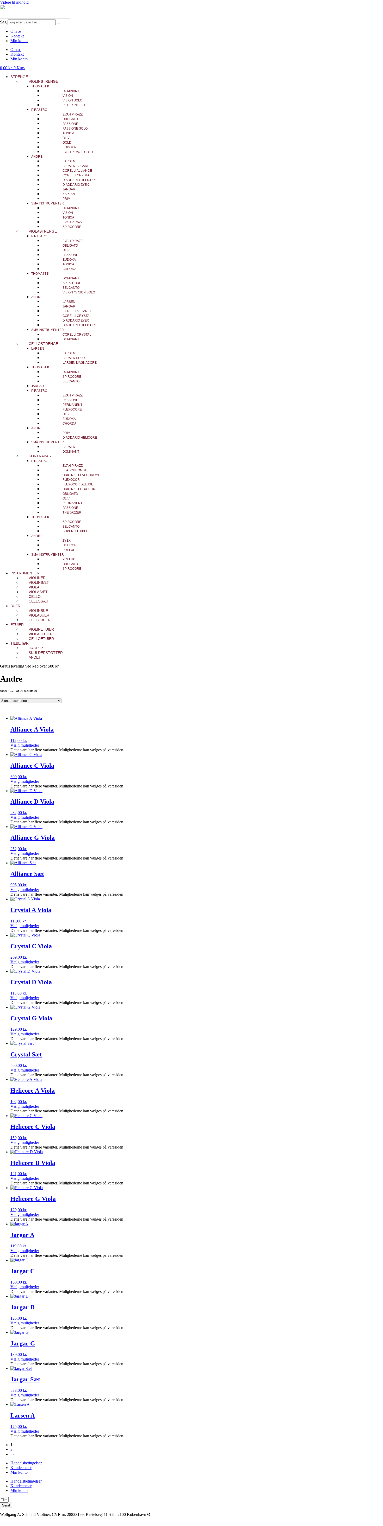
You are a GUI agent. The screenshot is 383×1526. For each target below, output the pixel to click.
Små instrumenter (47, 203)
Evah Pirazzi (73, 114)
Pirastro (39, 110)
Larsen (69, 161)
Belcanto (71, 288)
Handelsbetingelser (26, 1463)
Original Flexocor (79, 489)
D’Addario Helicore (80, 180)
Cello (35, 596)
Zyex (67, 540)
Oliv (66, 138)
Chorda (69, 269)
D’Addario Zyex (76, 185)
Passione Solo (75, 128)
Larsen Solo (74, 358)
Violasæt (38, 592)
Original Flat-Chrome (81, 475)
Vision (68, 96)
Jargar (69, 189)
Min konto (19, 41)
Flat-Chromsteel (77, 470)
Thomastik (40, 86)
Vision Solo (72, 100)
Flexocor (71, 480)
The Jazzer (72, 512)
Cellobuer (40, 620)
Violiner (37, 578)
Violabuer (39, 615)
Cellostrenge (43, 344)
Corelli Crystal (77, 175)
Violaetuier (41, 634)
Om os (15, 31)
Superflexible (75, 531)
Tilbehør (19, 643)
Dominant (71, 91)
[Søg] (59, 23)
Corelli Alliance (77, 170)
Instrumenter (24, 573)
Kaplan (69, 194)
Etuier (17, 625)
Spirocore (72, 227)
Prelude (70, 550)
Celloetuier (41, 639)
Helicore (71, 545)
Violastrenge (43, 231)
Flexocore (72, 409)
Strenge (19, 77)
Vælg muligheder (24, 745)
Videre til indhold (14, 2)
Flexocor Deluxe (78, 484)
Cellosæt (39, 601)
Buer (15, 606)
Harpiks (36, 648)
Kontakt (17, 36)
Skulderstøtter (46, 653)
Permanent (72, 405)
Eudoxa (69, 147)
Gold (67, 142)
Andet (35, 657)
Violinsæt (39, 582)
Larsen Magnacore (80, 362)
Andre (36, 156)
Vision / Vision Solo (79, 292)
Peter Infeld (74, 105)
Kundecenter (21, 1467)
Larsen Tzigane (76, 166)
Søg (3, 22)
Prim (66, 199)
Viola (34, 587)
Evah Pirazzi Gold (78, 152)
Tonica (68, 133)
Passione (70, 124)
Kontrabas (40, 456)
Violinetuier (41, 629)
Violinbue (38, 610)
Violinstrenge (43, 81)
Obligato (70, 119)
